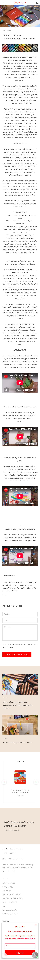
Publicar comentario (17, 655)
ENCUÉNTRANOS (8, 883)
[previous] (4, 782)
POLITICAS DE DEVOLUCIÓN (12, 898)
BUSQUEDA (6, 891)
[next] (36, 782)
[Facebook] (3, 871)
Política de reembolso (10, 914)
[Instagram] (8, 871)
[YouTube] (13, 871)
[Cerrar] (36, 925)
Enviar (20, 953)
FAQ (3, 906)
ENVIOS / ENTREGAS (9, 902)
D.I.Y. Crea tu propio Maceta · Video (17, 743)
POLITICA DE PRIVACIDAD (11, 894)
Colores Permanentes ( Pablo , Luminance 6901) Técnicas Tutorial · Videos (17, 705)
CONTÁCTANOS (7, 887)
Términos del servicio (9, 910)
